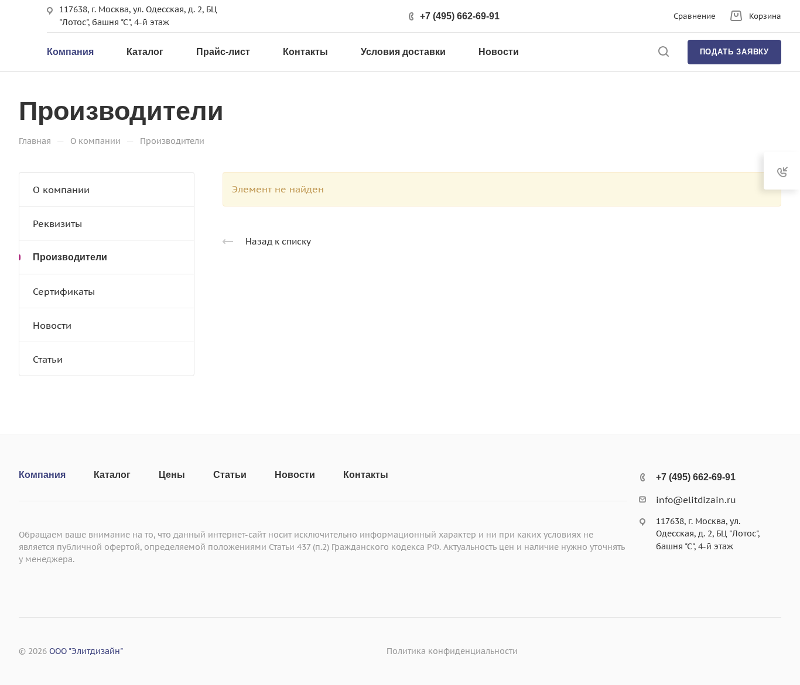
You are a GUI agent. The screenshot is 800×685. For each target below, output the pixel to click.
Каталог (112, 475)
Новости (52, 325)
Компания (42, 475)
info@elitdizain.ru (696, 499)
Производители (70, 257)
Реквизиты (57, 223)
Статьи (48, 359)
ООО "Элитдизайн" (86, 651)
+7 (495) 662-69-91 (460, 16)
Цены (172, 475)
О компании (61, 189)
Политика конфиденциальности (452, 651)
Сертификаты (64, 291)
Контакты (365, 475)
